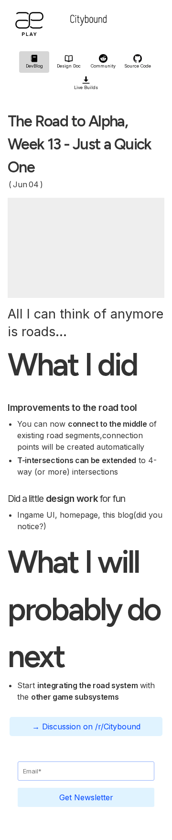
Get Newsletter (86, 797)
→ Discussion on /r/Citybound (86, 726)
